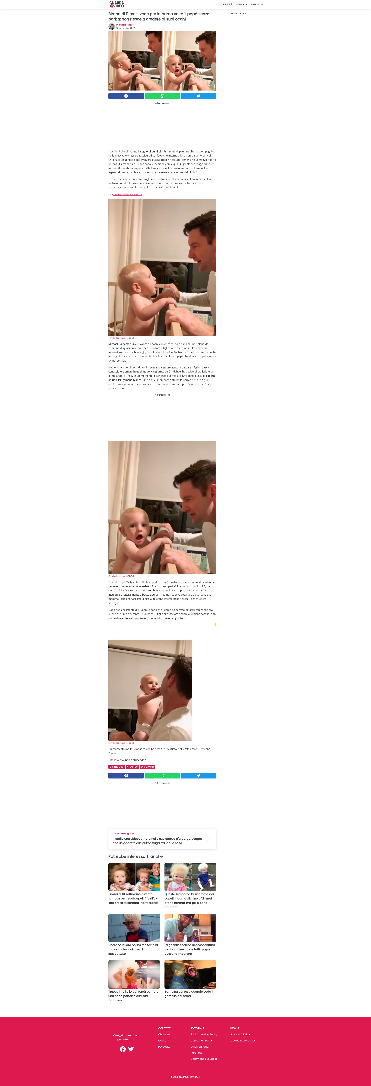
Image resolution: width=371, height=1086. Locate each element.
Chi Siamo (164, 1034)
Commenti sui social (204, 1059)
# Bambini (147, 766)
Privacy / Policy (240, 1034)
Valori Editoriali (200, 1046)
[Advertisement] (162, 125)
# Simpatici (116, 766)
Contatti (163, 1040)
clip (144, 352)
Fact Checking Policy (204, 1034)
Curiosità (226, 4)
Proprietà (196, 1053)
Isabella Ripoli (125, 24)
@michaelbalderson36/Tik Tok (127, 194)
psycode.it (164, 1046)
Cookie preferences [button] (243, 1040)
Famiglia (241, 4)
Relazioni (257, 4)
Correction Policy (202, 1040)
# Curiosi (132, 766)
